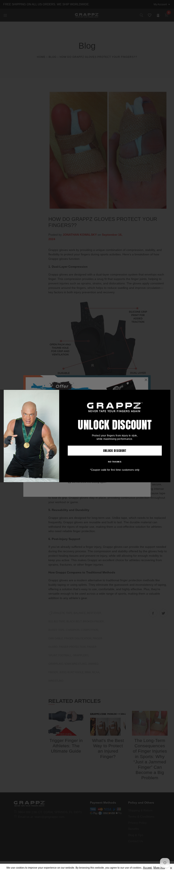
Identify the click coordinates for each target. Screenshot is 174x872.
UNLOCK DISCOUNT (114, 450)
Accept (148, 867)
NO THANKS (114, 461)
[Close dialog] (167, 393)
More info (159, 867)
